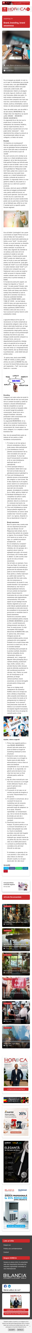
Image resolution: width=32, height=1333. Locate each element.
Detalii (20, 1329)
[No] (30, 1326)
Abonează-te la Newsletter (16, 1310)
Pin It (5, 871)
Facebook (12, 868)
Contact (6, 1252)
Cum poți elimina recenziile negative (9, 883)
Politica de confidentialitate (13, 1249)
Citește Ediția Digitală (16, 1089)
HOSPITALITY (8, 19)
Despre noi (7, 1245)
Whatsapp (19, 868)
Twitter (6, 868)
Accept (12, 1329)
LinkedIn (25, 868)
